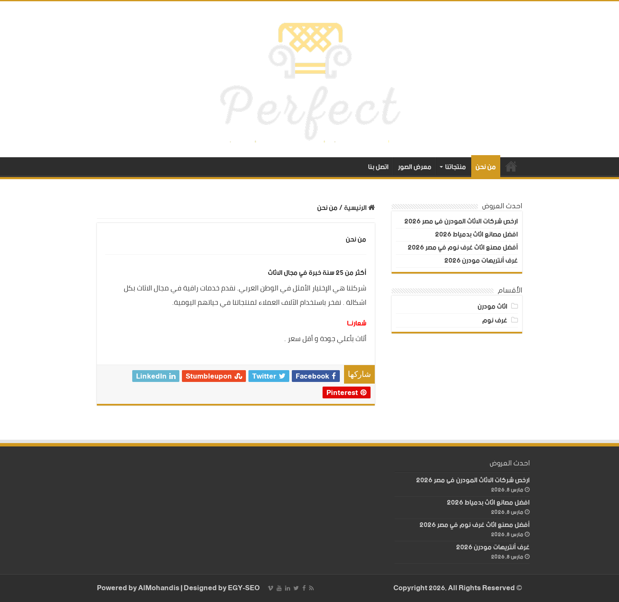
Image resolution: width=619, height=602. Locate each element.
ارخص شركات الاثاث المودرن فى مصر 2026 (461, 221)
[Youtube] (279, 588)
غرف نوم (494, 320)
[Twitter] (296, 588)
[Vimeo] (270, 588)
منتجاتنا (455, 167)
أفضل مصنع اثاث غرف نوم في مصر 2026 (463, 247)
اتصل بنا (378, 167)
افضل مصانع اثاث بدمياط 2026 (476, 234)
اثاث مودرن (492, 306)
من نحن (485, 167)
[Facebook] (304, 588)
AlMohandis (158, 588)
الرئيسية (511, 166)
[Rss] (311, 588)
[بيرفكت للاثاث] (310, 79)
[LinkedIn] (287, 588)
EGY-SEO (244, 588)
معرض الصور (415, 167)
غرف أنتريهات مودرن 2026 (481, 261)
